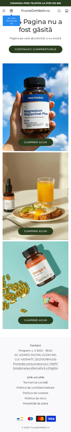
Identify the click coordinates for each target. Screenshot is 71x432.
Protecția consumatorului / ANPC (35, 364)
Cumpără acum (35, 142)
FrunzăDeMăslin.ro (35, 11)
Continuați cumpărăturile (35, 49)
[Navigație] (4, 11)
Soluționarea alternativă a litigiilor (35, 368)
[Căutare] (59, 11)
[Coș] (66, 11)
